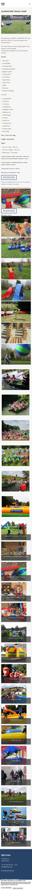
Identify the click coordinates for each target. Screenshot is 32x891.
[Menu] (30, 4)
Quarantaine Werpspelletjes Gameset (16, 556)
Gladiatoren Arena (16, 720)
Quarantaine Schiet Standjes (16, 597)
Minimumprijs (4, 215)
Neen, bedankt (18, 888)
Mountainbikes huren (16, 801)
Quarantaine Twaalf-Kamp (16, 577)
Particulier (16, 380)
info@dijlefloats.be (6, 867)
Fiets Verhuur (16, 842)
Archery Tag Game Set (16, 638)
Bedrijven (16, 405)
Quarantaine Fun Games (16, 618)
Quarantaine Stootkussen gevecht (16, 536)
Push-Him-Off (16, 740)
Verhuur (16, 507)
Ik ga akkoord (6, 887)
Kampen (16, 481)
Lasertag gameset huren (16, 822)
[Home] (3, 4)
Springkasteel (16, 659)
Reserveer (9, 177)
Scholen (16, 430)
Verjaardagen (16, 456)
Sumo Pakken (16, 761)
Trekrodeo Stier (16, 699)
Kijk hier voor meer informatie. (11, 884)
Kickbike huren (16, 781)
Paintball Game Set (16, 679)
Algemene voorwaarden (10, 879)
